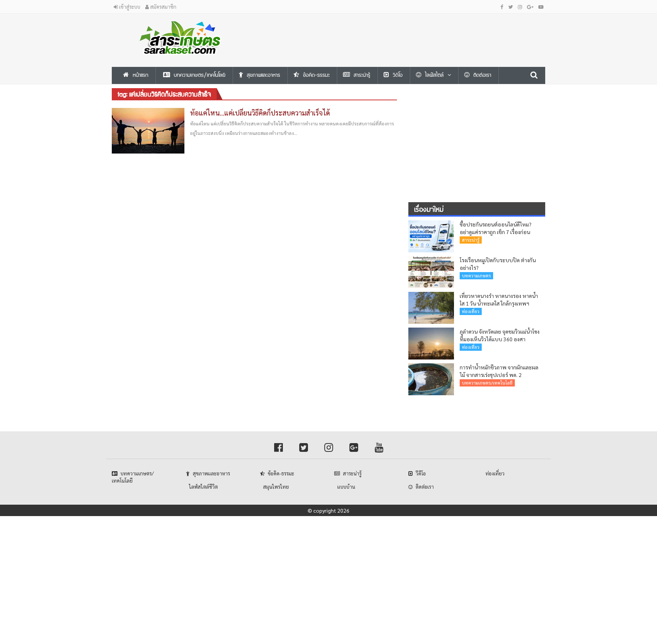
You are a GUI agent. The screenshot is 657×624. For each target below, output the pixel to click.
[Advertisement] (402, 30)
